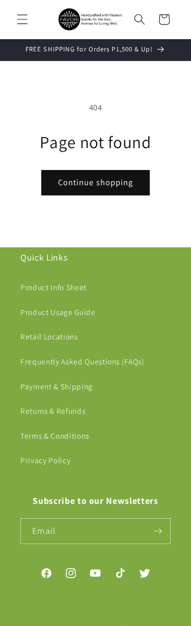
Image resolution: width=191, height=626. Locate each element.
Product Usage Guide (58, 312)
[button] (22, 19)
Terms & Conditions (54, 436)
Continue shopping (95, 182)
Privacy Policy (45, 460)
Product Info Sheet (53, 287)
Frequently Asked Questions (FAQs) (82, 361)
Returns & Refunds (52, 411)
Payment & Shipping (56, 386)
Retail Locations (49, 336)
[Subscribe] (158, 531)
